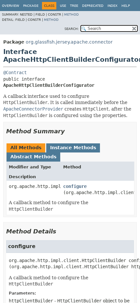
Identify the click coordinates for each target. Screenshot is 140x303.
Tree (74, 5)
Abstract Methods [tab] (33, 156)
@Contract (15, 72)
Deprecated (93, 5)
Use (63, 5)
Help (125, 5)
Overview (10, 5)
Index (112, 5)
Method (71, 14)
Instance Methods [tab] (73, 147)
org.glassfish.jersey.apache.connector (69, 42)
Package (30, 5)
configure (75, 186)
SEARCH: (71, 29)
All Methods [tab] (25, 147)
